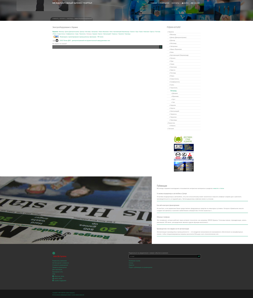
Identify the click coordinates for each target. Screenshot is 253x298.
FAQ (53, 274)
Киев (111, 31)
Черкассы (114, 34)
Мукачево (175, 96)
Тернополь (82, 34)
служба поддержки (60, 280)
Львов (141, 31)
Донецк (82, 31)
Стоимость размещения (60, 265)
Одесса (152, 31)
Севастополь (61, 34)
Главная (154, 3)
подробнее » (162, 199)
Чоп (173, 102)
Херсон (100, 34)
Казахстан (171, 123)
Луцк (137, 31)
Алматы (172, 125)
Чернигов (121, 34)
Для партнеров (57, 269)
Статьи (131, 263)
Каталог (62, 18)
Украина (55, 31)
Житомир (88, 31)
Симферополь (70, 34)
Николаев (146, 31)
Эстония (171, 128)
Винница (61, 31)
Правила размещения (59, 267)
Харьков (94, 34)
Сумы (76, 34)
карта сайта (58, 278)
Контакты (175, 3)
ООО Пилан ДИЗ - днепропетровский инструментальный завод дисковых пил (85, 40)
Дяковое (175, 93)
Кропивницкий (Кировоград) (121, 31)
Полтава (157, 31)
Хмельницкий (107, 34)
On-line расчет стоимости (60, 263)
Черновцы (127, 34)
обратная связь (59, 276)
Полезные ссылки (134, 260)
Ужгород (70, 18)
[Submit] (160, 47)
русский (196, 3)
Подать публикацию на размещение (140, 267)
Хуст (173, 99)
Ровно (54, 34)
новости (215, 188)
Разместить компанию (59, 260)
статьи (222, 188)
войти (185, 3)
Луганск (132, 31)
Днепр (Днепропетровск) (72, 31)
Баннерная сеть (57, 272)
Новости (131, 265)
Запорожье (95, 31)
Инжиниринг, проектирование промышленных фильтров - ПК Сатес (81, 37)
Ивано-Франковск (104, 31)
